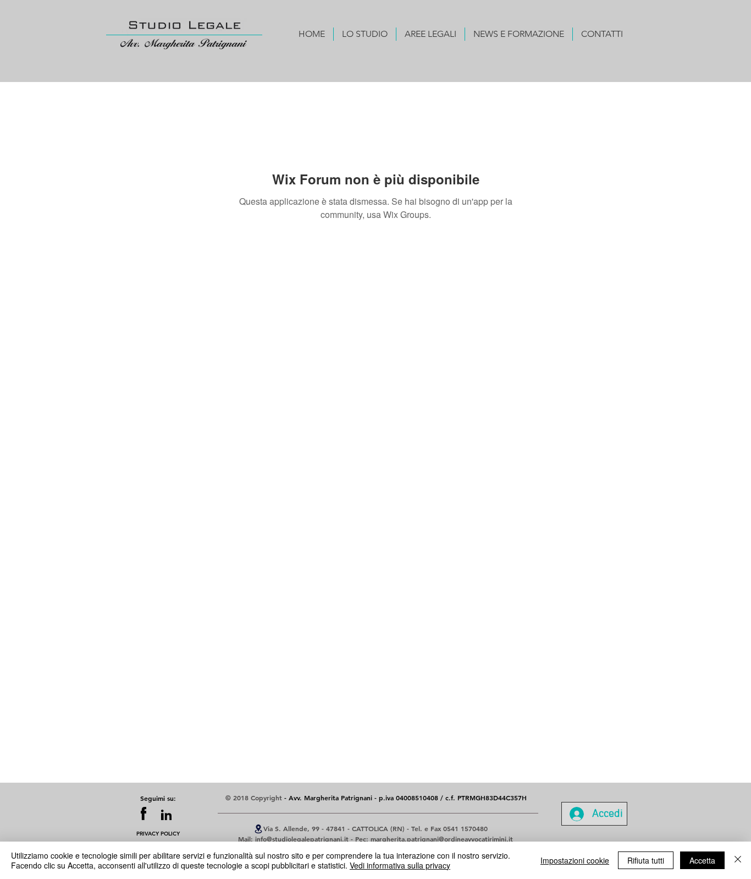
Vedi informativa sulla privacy (400, 865)
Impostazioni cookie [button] (574, 860)
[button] (365, 34)
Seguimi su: (158, 798)
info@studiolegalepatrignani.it (302, 838)
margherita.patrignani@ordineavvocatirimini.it (442, 838)
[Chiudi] (737, 860)
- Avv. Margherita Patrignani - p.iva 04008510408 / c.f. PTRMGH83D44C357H (405, 797)
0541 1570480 (465, 828)
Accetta (702, 860)
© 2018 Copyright (254, 797)
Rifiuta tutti (645, 860)
